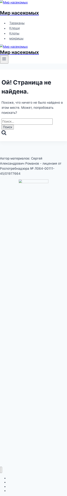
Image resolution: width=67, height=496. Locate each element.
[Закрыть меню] (1, 470)
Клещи (14, 28)
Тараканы (17, 23)
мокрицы (16, 38)
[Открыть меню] (4, 59)
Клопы (14, 33)
